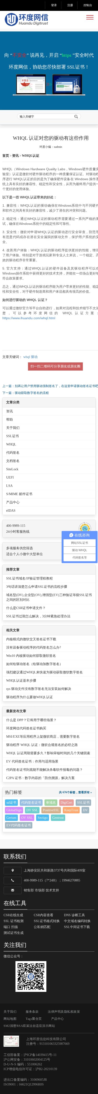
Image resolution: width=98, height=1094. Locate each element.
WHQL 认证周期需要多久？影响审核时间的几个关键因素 (48, 753)
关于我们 (13, 428)
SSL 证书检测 (14, 921)
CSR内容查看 (43, 915)
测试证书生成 (14, 933)
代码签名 (13, 452)
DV (85, 810)
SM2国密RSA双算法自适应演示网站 (29, 1026)
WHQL (11, 444)
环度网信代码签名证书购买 (26, 728)
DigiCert (66, 802)
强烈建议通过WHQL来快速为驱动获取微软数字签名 (44, 672)
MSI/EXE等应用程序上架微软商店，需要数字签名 (43, 736)
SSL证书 (12, 436)
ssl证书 (11, 802)
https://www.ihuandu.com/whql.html (28, 318)
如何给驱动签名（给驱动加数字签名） (34, 664)
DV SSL (32, 810)
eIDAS (10, 510)
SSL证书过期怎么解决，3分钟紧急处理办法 (38, 616)
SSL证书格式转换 (47, 921)
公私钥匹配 (42, 927)
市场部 (40, 890)
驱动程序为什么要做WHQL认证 (29, 697)
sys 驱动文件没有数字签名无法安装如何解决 (38, 689)
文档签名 (13, 461)
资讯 (15, 155)
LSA (9, 486)
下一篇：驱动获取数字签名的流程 (25, 393)
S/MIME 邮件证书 (19, 494)
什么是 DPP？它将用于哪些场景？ (31, 720)
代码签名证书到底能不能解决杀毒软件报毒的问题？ (44, 769)
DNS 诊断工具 (74, 915)
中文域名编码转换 (77, 921)
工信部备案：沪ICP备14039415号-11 (30, 1055)
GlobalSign (14, 810)
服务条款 (32, 1011)
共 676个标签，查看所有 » (75, 792)
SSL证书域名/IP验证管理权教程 (29, 578)
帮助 (9, 419)
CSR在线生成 (13, 915)
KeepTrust (71, 810)
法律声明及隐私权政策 (64, 1011)
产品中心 (13, 502)
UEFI (10, 477)
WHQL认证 (30, 155)
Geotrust (58, 817)
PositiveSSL (51, 810)
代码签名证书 (31, 802)
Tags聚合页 (34, 1018)
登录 (54, 5)
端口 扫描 (11, 927)
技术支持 (52, 890)
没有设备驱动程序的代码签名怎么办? (33, 647)
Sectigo (43, 817)
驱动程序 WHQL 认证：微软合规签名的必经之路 (42, 745)
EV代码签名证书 (18, 825)
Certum (11, 817)
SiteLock (12, 469)
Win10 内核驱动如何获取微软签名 (31, 656)
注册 (70, 5)
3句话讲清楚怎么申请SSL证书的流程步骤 (36, 586)
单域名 (51, 802)
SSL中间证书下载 (77, 927)
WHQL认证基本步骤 (21, 680)
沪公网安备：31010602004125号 (27, 1059)
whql (26, 357)
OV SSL (27, 817)
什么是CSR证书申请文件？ (26, 608)
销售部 (29, 890)
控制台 (87, 5)
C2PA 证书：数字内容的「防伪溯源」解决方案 (40, 778)
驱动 (34, 357)
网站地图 (10, 1018)
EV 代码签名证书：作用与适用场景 (32, 761)
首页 (5, 155)
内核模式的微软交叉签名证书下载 (31, 639)
